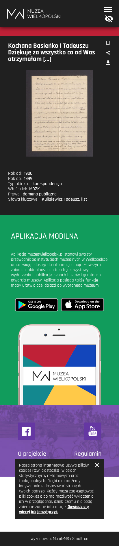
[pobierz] (107, 63)
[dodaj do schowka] (107, 43)
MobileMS (61, 538)
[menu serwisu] (108, 9)
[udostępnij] (107, 53)
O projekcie (32, 453)
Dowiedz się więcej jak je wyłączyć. (54, 509)
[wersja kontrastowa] (107, 19)
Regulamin (87, 453)
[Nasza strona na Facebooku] (26, 431)
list (84, 199)
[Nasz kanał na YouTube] (92, 431)
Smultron (80, 538)
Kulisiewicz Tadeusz (60, 199)
